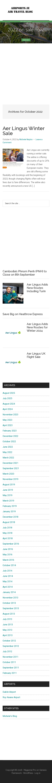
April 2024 (8, 409)
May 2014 (7, 581)
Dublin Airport (9, 692)
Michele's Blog (10, 716)
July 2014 (7, 570)
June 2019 (8, 490)
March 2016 (8, 560)
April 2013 (8, 635)
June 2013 (8, 624)
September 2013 (11, 608)
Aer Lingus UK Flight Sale (36, 355)
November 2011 (10, 657)
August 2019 (9, 484)
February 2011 (10, 673)
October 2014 (9, 565)
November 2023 (10, 414)
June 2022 (8, 447)
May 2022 (7, 452)
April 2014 (8, 587)
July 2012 (7, 651)
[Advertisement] (26, 72)
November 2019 (10, 479)
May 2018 (7, 533)
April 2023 (8, 425)
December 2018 (10, 517)
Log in (37, 773)
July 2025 (7, 398)
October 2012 (9, 640)
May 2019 (7, 495)
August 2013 (9, 613)
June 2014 (8, 576)
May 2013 (7, 630)
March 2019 (8, 500)
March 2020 (8, 473)
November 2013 (10, 597)
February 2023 (10, 430)
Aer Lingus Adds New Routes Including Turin (37, 288)
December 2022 (10, 436)
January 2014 (9, 592)
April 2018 (8, 538)
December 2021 (10, 463)
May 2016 (7, 554)
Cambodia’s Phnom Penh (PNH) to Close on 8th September (25, 273)
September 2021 (11, 468)
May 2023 (7, 420)
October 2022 (9, 441)
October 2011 (9, 662)
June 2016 (8, 549)
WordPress (28, 773)
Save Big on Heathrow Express (23, 314)
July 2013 (7, 619)
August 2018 (9, 522)
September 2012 (11, 646)
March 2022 (8, 457)
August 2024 (9, 403)
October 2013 (9, 603)
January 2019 (9, 511)
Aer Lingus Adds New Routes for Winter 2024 (37, 327)
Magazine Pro (30, 770)
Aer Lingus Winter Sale (24, 130)
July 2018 (7, 527)
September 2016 (11, 543)
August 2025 (9, 393)
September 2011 (11, 667)
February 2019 (10, 506)
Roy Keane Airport (11, 697)
